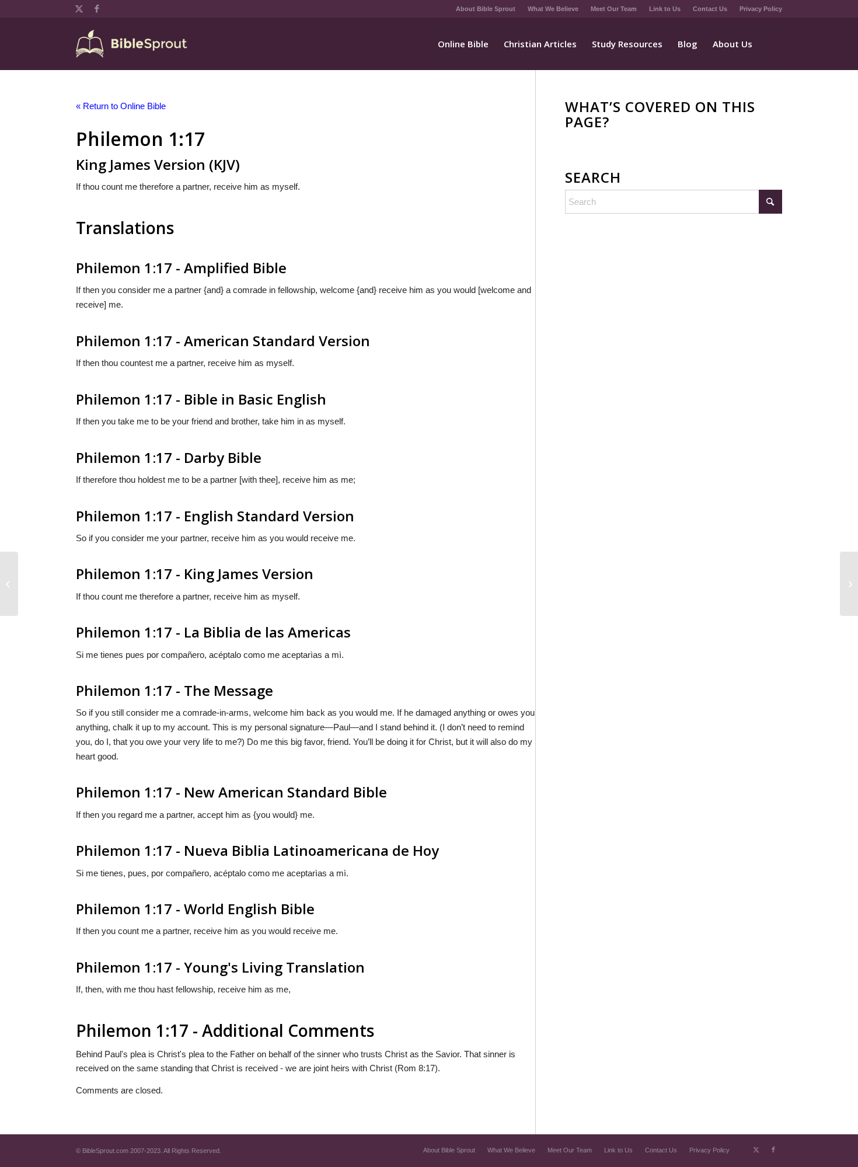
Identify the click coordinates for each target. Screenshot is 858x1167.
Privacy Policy (761, 8)
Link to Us (665, 8)
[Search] (771, 43)
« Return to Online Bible (121, 106)
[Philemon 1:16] (9, 584)
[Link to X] (79, 9)
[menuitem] (486, 9)
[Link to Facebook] (97, 9)
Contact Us (710, 8)
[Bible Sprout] (132, 43)
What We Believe (553, 8)
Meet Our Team (614, 8)
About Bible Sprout (485, 8)
